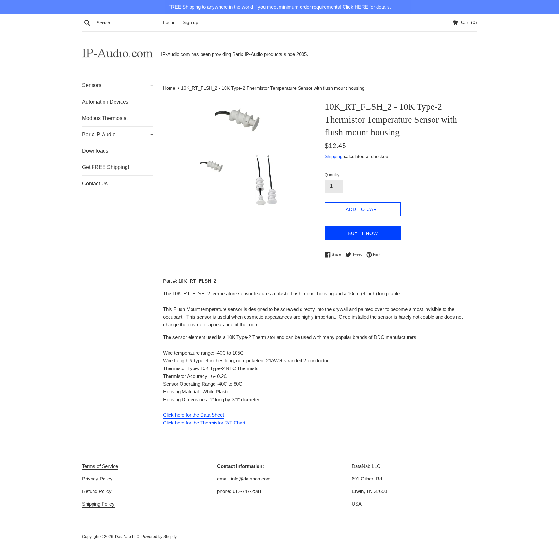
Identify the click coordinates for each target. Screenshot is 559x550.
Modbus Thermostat (105, 118)
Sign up (190, 22)
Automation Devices (117, 101)
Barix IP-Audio (117, 134)
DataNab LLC (127, 536)
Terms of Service (100, 466)
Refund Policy (97, 491)
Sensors (117, 85)
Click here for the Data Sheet (193, 415)
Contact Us (95, 183)
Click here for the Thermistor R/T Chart (204, 422)
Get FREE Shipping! (105, 167)
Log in (169, 22)
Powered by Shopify (159, 536)
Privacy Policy (97, 478)
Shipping (334, 156)
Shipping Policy (98, 504)
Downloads (95, 151)
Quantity (332, 175)
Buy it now (363, 233)
